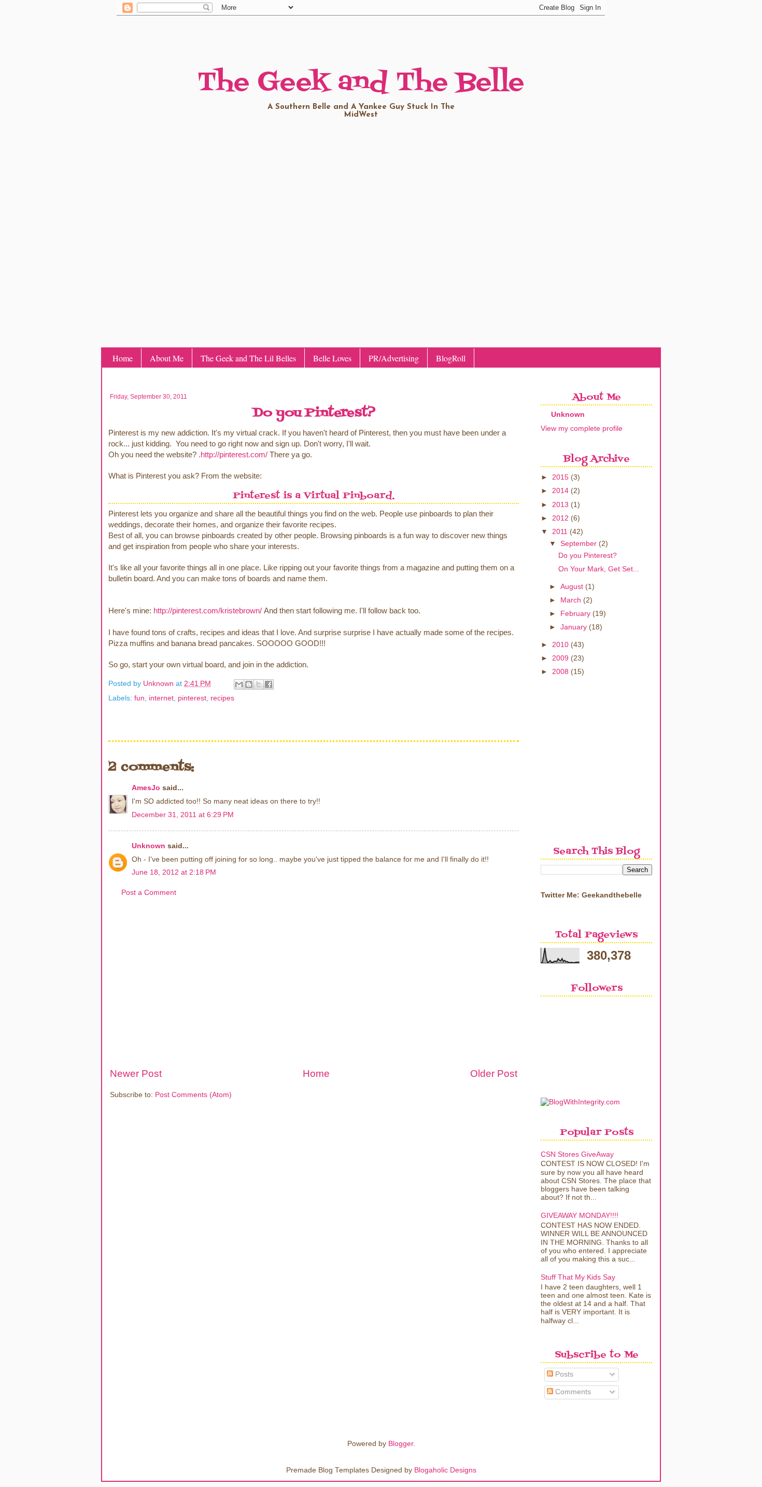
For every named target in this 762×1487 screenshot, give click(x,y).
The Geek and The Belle (360, 83)
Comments (572, 1392)
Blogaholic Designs (445, 1470)
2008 (560, 672)
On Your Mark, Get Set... (598, 569)
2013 (560, 505)
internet (161, 698)
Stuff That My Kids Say (578, 1277)
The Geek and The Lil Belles (248, 358)
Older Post (493, 1073)
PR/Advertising (394, 358)
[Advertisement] (313, 988)
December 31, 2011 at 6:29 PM (183, 815)
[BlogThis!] (249, 684)
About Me (167, 358)
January (573, 627)
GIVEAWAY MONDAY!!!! (579, 1215)
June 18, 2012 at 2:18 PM (174, 872)
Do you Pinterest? (587, 555)
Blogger (400, 1444)
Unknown (159, 684)
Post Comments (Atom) (193, 1095)
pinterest (192, 698)
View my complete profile (582, 428)
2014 (560, 491)
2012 (560, 518)
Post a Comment (148, 892)
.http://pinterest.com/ (233, 455)
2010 (560, 645)
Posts (563, 1374)
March (570, 600)
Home (122, 358)
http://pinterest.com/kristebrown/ (207, 611)
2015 (560, 477)
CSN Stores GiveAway (577, 1154)
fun (139, 698)
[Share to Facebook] (268, 684)
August (571, 587)
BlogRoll (450, 358)
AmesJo (146, 788)
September (578, 544)
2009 (560, 658)
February (575, 614)
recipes (222, 698)
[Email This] (239, 684)
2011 (560, 532)
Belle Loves (332, 358)
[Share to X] (258, 684)
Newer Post (136, 1073)
